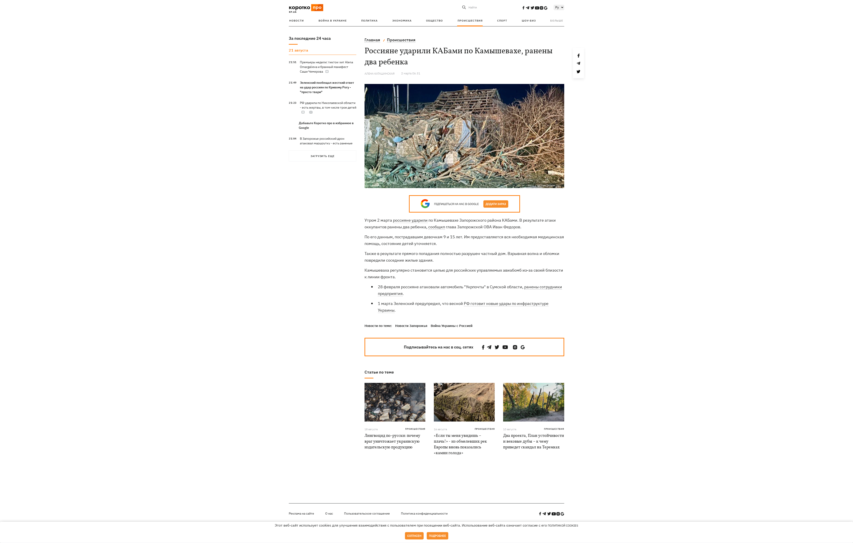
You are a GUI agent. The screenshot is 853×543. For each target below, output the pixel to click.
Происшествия (470, 20)
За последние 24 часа (310, 38)
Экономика (402, 20)
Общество (434, 20)
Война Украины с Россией (451, 326)
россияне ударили (410, 220)
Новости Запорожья (411, 326)
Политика (369, 20)
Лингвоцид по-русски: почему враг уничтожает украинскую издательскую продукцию (392, 441)
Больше (556, 20)
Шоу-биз (529, 20)
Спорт (502, 20)
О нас (329, 513)
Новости (296, 20)
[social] (523, 8)
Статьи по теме (379, 372)
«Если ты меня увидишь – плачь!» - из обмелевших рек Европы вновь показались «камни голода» (460, 444)
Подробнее (437, 536)
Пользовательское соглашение (367, 513)
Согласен (414, 536)
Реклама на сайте (301, 513)
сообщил (436, 226)
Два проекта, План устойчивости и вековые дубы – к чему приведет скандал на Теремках (533, 441)
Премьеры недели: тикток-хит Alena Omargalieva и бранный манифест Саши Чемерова (326, 67)
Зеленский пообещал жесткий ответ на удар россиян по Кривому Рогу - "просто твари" (327, 87)
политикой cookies (563, 525)
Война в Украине (333, 20)
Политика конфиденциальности (424, 513)
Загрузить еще (323, 156)
